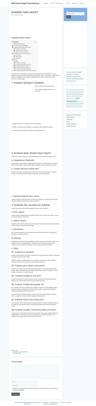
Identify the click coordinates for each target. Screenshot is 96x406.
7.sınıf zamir (77, 89)
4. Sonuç (15, 59)
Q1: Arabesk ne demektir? (20, 62)
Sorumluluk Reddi (70, 126)
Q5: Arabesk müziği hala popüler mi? (22, 67)
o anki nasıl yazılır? (17, 353)
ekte (74, 92)
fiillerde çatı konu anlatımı (79, 94)
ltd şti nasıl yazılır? (71, 81)
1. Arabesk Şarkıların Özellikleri (20, 45)
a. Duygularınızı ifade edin (20, 48)
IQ (69, 98)
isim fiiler (71, 98)
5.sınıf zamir (68, 89)
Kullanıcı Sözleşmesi (71, 123)
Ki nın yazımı (62, 402)
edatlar (67, 92)
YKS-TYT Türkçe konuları (57, 3)
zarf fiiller (76, 106)
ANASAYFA (45, 3)
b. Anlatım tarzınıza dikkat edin (21, 50)
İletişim (81, 3)
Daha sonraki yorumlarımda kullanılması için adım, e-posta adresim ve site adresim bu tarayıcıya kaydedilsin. (35, 389)
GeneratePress (27, 403)
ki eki (78, 101)
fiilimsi (82, 92)
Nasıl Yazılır (15, 350)
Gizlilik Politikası (70, 117)
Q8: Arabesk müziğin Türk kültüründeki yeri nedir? (25, 70)
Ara (67, 11)
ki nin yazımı (81, 101)
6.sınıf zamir (73, 89)
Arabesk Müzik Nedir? (20, 43)
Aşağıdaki (69, 402)
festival (79, 92)
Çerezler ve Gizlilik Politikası (73, 115)
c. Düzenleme (18, 58)
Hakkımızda (74, 3)
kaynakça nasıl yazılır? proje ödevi (20, 351)
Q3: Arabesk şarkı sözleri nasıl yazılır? (23, 64)
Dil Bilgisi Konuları (54, 402)
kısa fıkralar (72, 103)
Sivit (83, 103)
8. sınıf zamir (81, 89)
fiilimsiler (67, 94)
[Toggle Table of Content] (34, 42)
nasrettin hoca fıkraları (78, 103)
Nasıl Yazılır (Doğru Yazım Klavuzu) (25, 3)
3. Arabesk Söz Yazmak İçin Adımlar (22, 53)
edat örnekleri (71, 92)
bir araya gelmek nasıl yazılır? (74, 72)
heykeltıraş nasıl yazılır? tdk (73, 76)
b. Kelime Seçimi (18, 56)
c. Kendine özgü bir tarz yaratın (21, 51)
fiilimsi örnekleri (72, 94)
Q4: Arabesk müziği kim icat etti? (22, 65)
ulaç (74, 106)
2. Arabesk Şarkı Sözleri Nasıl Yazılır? (22, 47)
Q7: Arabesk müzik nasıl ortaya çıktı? (23, 68)
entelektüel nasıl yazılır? (72, 74)
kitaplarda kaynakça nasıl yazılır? (74, 78)
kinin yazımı (68, 103)
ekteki (77, 92)
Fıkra (68, 3)
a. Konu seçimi (18, 55)
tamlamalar (71, 106)
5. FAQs (16, 61)
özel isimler (80, 106)
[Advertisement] (35, 27)
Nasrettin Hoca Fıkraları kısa (50, 403)
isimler (74, 98)
